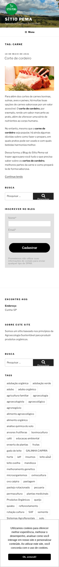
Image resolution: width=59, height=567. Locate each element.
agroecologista (15, 401)
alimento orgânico (17, 420)
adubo (10, 389)
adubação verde (42, 383)
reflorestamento (28, 506)
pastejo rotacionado (18, 487)
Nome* (12, 218)
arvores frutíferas (17, 432)
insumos (30, 456)
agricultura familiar (18, 395)
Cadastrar (29, 248)
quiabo (11, 506)
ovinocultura (38, 475)
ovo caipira (13, 481)
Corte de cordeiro (18, 58)
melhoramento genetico (21, 469)
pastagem (29, 481)
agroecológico (36, 401)
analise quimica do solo (20, 426)
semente (43, 512)
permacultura (14, 493)
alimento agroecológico (20, 413)
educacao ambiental (27, 438)
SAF (31, 512)
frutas (35, 444)
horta (10, 456)
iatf (19, 456)
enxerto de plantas (17, 444)
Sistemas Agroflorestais (21, 518)
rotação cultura (15, 512)
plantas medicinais (37, 493)
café (9, 438)
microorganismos (17, 475)
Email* (12, 229)
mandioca (30, 463)
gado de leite (14, 450)
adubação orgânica (17, 383)
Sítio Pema (18, 19)
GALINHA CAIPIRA (37, 450)
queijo (37, 499)
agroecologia (40, 395)
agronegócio (14, 407)
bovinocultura (39, 432)
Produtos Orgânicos (18, 499)
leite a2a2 (45, 456)
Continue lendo (14, 176)
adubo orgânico (27, 389)
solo (41, 518)
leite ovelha (13, 463)
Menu (31, 32)
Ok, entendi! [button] (29, 557)
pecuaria (39, 487)
